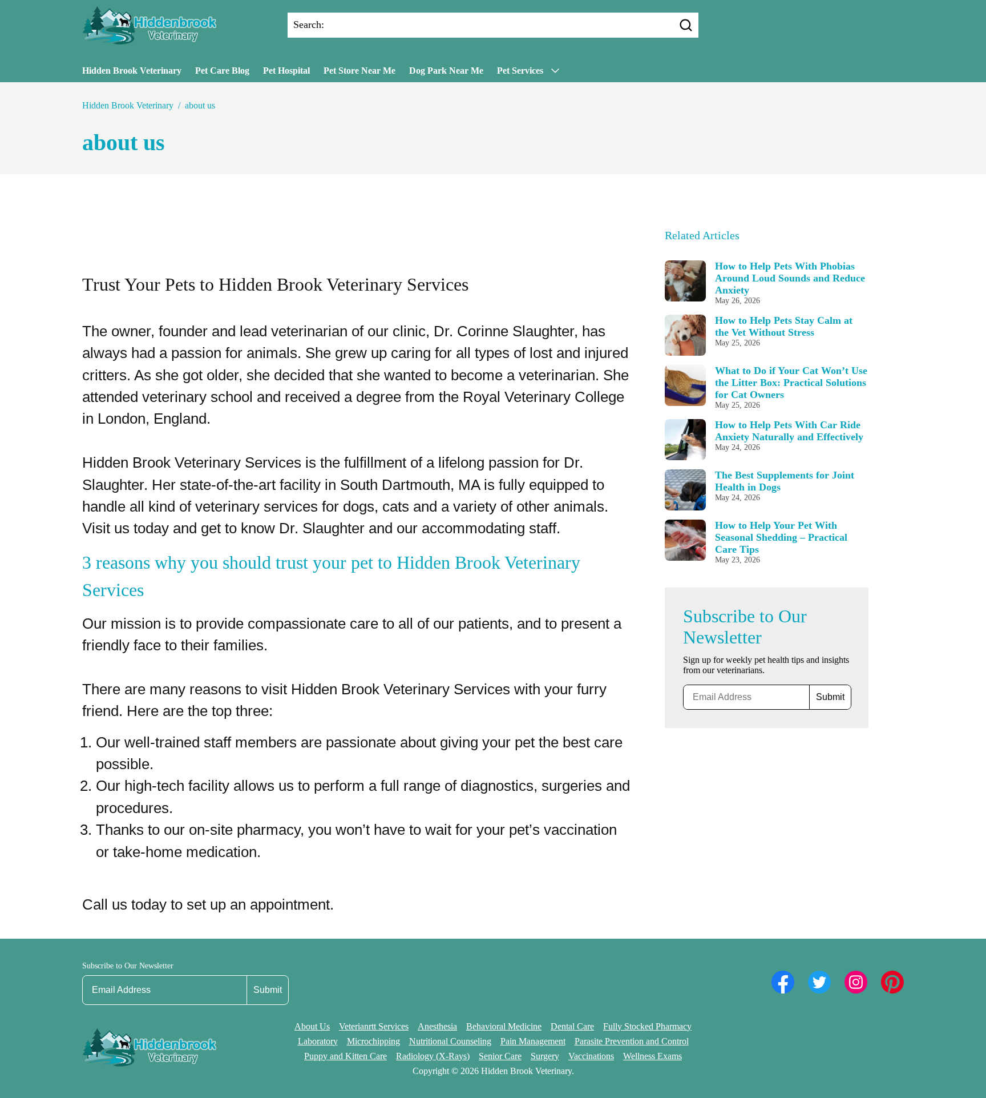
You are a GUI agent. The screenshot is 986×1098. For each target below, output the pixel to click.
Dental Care (572, 1026)
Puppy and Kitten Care (345, 1056)
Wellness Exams (652, 1056)
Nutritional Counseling (450, 1041)
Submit (830, 697)
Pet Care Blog (222, 70)
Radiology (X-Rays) (433, 1056)
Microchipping (373, 1041)
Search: (308, 24)
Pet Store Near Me (359, 70)
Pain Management (532, 1041)
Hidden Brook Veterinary (131, 70)
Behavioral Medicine (504, 1026)
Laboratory (318, 1041)
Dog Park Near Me (446, 70)
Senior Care (500, 1056)
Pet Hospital (286, 70)
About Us (312, 1026)
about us (200, 105)
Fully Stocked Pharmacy (647, 1026)
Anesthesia (437, 1026)
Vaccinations (591, 1056)
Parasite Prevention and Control (632, 1041)
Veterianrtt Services (374, 1026)
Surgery (545, 1056)
